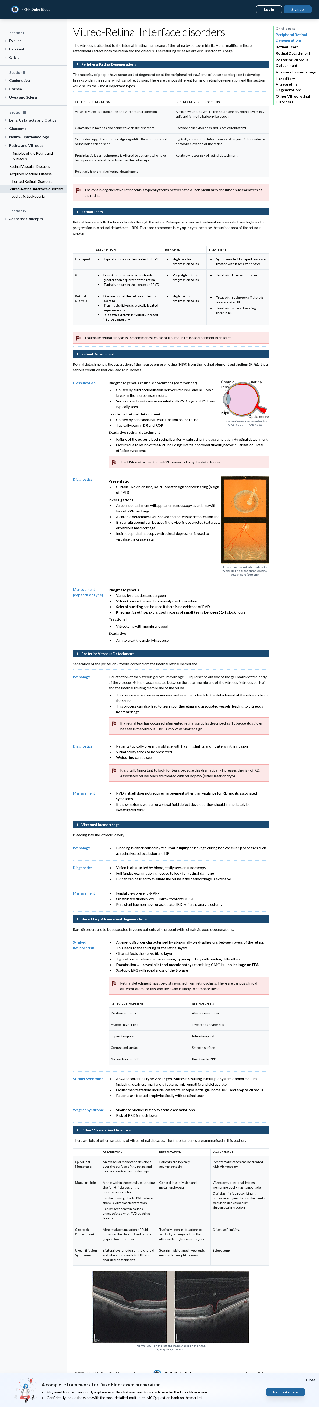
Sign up (297, 9)
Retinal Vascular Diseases (29, 166)
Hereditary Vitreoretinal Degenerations (289, 84)
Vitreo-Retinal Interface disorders (36, 188)
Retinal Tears (287, 46)
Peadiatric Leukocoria (27, 196)
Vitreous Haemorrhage (296, 72)
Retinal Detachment (293, 53)
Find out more (285, 1392)
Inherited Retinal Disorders (30, 181)
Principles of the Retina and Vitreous (31, 156)
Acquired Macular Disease (30, 174)
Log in (269, 9)
